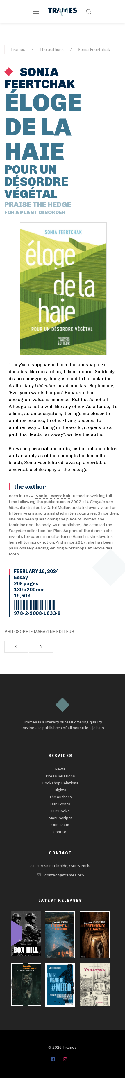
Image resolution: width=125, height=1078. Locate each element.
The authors (52, 49)
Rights (60, 790)
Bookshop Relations (60, 783)
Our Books (60, 811)
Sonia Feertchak (94, 49)
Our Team (60, 825)
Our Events (60, 804)
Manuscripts (60, 818)
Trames (17, 49)
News (60, 769)
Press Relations (60, 776)
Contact (60, 832)
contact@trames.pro (64, 875)
